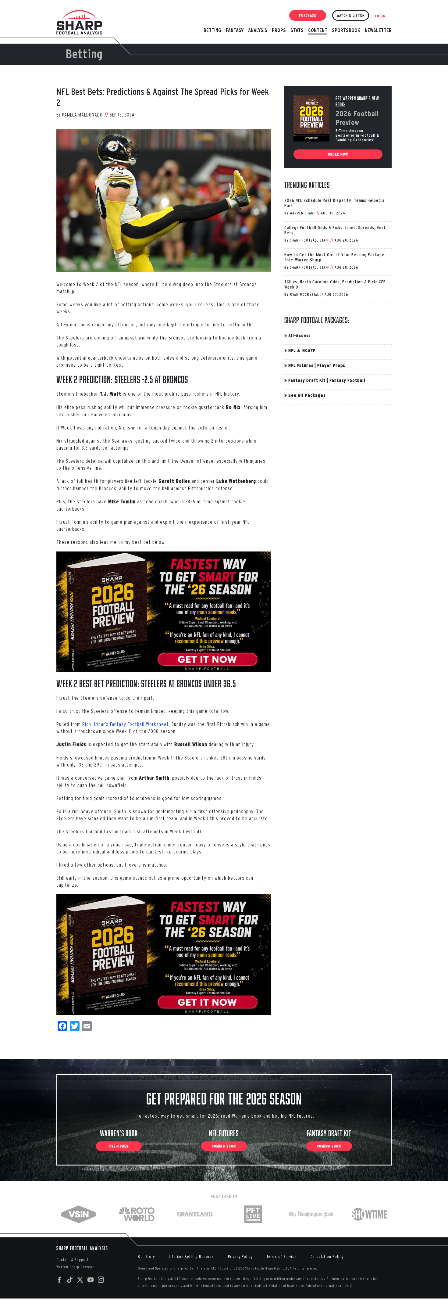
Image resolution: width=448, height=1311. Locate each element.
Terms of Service (282, 1256)
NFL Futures (300, 365)
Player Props (331, 365)
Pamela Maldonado (82, 114)
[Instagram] (101, 1280)
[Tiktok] (70, 1280)
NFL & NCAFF (301, 350)
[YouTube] (90, 1280)
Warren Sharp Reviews (75, 1267)
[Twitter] (80, 1280)
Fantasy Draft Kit (306, 380)
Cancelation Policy (327, 1256)
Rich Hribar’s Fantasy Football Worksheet (125, 724)
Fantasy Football (347, 380)
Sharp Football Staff (309, 240)
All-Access (299, 335)
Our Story (146, 1256)
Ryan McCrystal (304, 294)
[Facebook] (59, 1280)
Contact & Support (72, 1259)
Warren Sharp (302, 213)
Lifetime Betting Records (191, 1256)
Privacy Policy (240, 1256)
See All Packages (306, 395)
